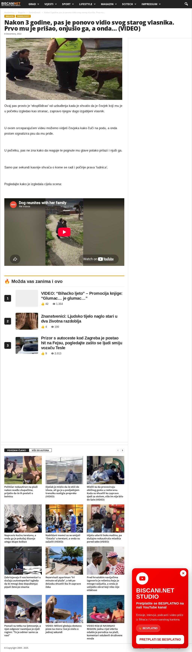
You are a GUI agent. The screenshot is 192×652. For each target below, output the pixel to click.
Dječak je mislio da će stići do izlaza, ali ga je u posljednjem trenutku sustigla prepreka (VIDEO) (62, 491)
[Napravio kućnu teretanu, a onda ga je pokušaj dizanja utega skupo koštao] (23, 518)
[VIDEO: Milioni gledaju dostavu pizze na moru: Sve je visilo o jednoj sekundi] (64, 609)
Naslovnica (9, 12)
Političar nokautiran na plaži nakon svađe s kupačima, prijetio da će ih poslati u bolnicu (21, 491)
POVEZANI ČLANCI (16, 450)
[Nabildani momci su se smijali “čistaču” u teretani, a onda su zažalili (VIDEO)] (64, 518)
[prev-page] (118, 450)
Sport (66, 4)
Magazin (107, 4)
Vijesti (48, 4)
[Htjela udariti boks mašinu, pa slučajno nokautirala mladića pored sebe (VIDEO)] (105, 518)
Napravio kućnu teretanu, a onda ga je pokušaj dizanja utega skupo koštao (20, 538)
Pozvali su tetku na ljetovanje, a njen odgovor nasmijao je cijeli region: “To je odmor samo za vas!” (22, 630)
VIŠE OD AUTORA (40, 450)
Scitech (127, 4)
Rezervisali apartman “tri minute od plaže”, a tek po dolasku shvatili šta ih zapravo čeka (63, 582)
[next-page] (122, 450)
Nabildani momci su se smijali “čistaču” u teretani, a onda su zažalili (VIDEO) (63, 538)
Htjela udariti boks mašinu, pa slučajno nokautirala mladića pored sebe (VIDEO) (104, 538)
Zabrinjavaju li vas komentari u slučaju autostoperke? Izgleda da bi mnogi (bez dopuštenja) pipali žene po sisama (22, 582)
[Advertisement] (64, 399)
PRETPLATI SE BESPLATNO (160, 639)
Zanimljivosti (34, 12)
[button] (186, 4)
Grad (32, 4)
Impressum (149, 4)
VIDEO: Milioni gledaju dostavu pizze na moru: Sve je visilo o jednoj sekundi (64, 629)
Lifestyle (85, 4)
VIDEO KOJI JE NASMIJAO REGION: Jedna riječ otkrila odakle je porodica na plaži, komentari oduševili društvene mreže (104, 632)
